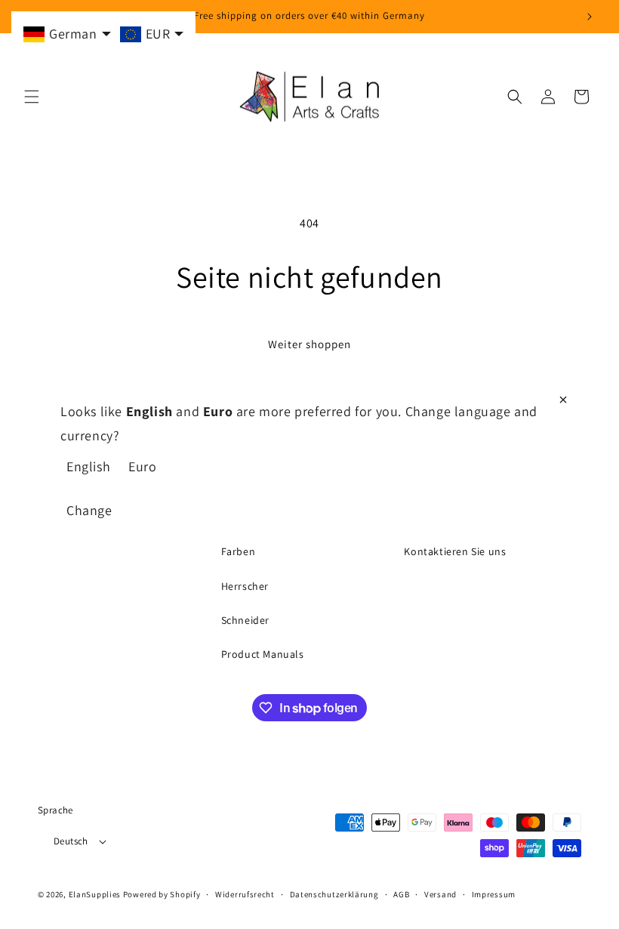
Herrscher (245, 586)
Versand (440, 894)
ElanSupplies (95, 894)
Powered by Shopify (162, 894)
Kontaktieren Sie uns (455, 551)
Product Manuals (262, 654)
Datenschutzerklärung (334, 894)
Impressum (494, 894)
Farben (238, 551)
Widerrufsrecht (245, 894)
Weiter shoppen (309, 344)
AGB (401, 894)
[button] (31, 96)
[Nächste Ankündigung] (589, 16)
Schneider (245, 620)
